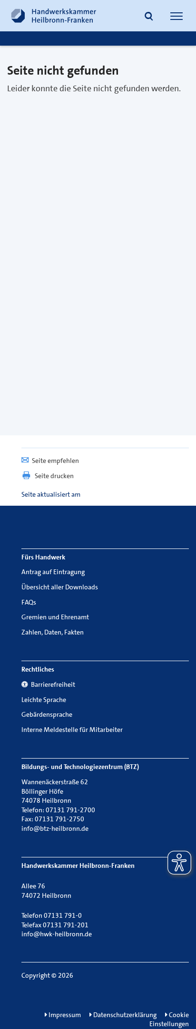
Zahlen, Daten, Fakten (52, 632)
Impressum (64, 1014)
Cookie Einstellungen (169, 1019)
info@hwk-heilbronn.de (56, 934)
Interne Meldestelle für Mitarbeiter (72, 729)
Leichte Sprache (43, 699)
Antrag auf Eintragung (53, 571)
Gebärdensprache (46, 714)
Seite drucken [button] (54, 475)
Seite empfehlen (55, 460)
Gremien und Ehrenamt (55, 617)
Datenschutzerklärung (124, 1014)
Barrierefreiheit (51, 684)
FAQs (28, 602)
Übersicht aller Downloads (59, 587)
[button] (149, 17)
